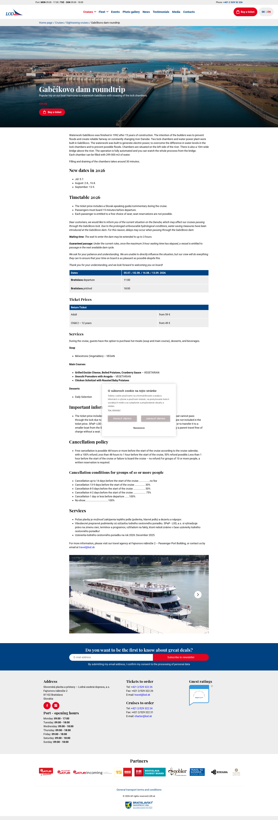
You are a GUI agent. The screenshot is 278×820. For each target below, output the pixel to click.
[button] (198, 594)
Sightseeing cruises (77, 22)
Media (176, 12)
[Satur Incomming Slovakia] (92, 775)
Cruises (88, 12)
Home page (46, 22)
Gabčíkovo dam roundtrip (105, 22)
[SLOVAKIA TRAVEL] (197, 775)
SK (263, 11)
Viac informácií (114, 410)
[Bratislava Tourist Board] (150, 775)
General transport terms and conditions (139, 789)
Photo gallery (131, 12)
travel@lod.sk (87, 547)
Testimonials (161, 12)
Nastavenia (139, 428)
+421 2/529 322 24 (141, 708)
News (146, 12)
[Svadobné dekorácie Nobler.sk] (177, 775)
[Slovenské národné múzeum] (236, 775)
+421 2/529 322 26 (141, 686)
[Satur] (46, 775)
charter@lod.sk (143, 716)
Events (115, 12)
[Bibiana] (219, 775)
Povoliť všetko (122, 418)
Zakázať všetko (155, 418)
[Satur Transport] (63, 775)
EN (269, 11)
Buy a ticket (54, 112)
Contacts (189, 12)
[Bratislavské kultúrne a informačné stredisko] (123, 775)
